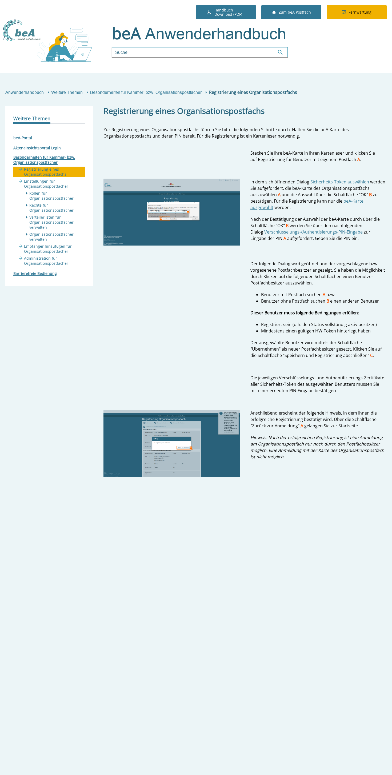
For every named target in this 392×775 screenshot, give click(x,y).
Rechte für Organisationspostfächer (51, 208)
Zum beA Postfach (295, 12)
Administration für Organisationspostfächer (46, 261)
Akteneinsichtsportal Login (37, 147)
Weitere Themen (67, 92)
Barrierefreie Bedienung (35, 273)
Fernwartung (360, 12)
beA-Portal (22, 137)
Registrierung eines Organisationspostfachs (45, 172)
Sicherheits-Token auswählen (339, 182)
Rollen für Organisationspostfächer (51, 196)
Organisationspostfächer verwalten (51, 237)
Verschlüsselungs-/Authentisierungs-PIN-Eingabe (313, 232)
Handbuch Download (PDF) (228, 12)
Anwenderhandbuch (24, 92)
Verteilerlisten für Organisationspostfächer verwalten (51, 222)
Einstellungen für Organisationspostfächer (46, 184)
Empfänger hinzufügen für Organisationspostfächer (48, 249)
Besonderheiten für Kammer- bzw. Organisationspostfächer (146, 92)
